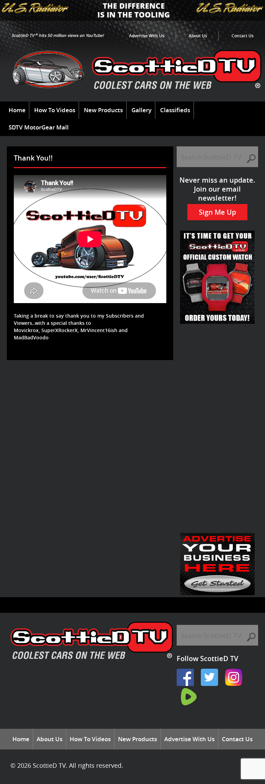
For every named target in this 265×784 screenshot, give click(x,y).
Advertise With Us (146, 36)
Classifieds (175, 110)
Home (17, 110)
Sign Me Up (217, 212)
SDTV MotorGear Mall (39, 127)
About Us (198, 36)
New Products (103, 110)
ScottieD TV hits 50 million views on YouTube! (57, 35)
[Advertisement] (136, 382)
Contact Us (243, 36)
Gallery (141, 110)
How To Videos (54, 110)
